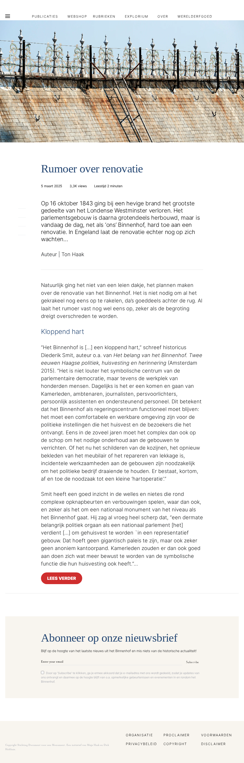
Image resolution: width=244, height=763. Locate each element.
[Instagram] (222, 8)
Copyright (175, 744)
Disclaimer (213, 744)
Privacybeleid (141, 744)
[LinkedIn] (229, 8)
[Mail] (236, 8)
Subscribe (192, 662)
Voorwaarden (216, 735)
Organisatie (139, 735)
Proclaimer (176, 735)
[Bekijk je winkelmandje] (237, 16)
